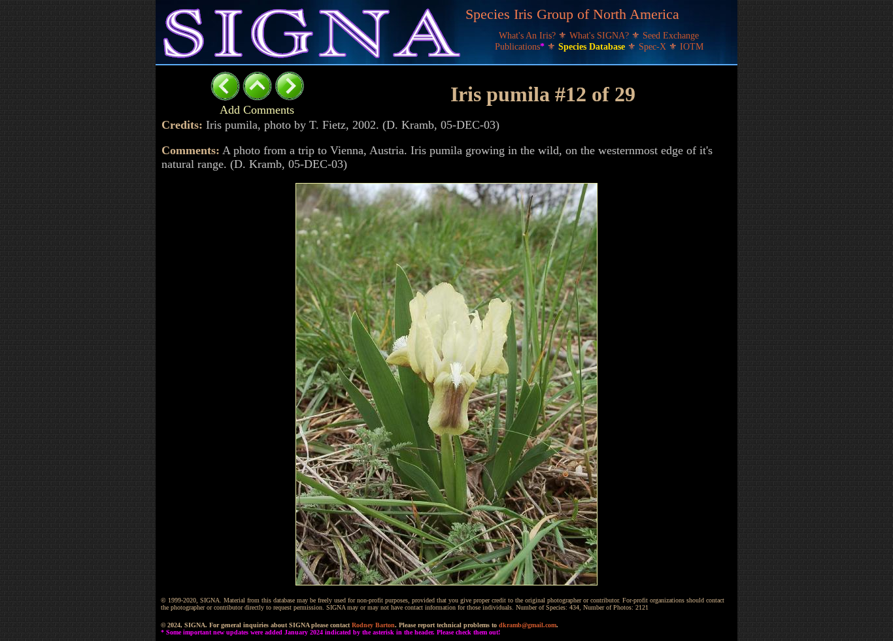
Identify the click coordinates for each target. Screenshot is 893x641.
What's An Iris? (528, 36)
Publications (520, 47)
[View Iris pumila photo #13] (289, 97)
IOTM (691, 47)
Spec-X (654, 47)
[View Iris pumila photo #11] (225, 97)
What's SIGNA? (600, 36)
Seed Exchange (671, 36)
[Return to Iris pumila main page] (257, 97)
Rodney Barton (373, 625)
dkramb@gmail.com (527, 625)
